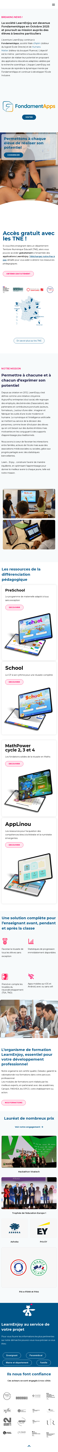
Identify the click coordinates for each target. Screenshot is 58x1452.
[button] (53, 4)
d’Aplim (37, 43)
